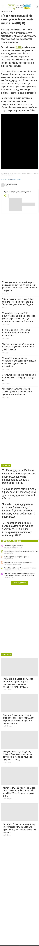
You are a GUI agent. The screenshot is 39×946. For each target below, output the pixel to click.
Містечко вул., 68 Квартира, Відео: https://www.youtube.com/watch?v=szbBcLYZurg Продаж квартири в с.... (19, 792)
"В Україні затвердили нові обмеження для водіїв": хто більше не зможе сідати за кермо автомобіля (19, 362)
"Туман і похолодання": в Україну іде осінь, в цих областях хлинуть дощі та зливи (18, 347)
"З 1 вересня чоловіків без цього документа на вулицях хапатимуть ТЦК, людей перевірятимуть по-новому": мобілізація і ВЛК (17, 529)
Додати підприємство (19, 583)
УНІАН (19, 47)
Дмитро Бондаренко (11, 184)
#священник (12, 179)
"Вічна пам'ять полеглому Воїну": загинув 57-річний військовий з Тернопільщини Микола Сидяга (18, 302)
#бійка (19, 179)
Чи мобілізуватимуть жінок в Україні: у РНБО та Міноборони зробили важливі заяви (17, 392)
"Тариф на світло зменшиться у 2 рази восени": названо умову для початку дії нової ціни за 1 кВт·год (19, 493)
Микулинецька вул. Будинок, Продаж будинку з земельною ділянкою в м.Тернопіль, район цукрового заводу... (18, 755)
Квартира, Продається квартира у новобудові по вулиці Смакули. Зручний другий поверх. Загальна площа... (19, 828)
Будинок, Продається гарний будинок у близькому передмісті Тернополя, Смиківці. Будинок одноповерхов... (18, 719)
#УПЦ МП (4, 179)
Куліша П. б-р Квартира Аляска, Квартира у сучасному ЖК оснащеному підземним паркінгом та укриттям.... (18, 682)
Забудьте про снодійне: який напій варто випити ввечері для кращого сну (19, 377)
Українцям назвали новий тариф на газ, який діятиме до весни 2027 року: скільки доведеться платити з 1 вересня (19, 286)
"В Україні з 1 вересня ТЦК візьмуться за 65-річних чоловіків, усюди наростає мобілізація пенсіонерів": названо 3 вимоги (18, 317)
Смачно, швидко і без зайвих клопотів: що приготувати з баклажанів (16, 333)
